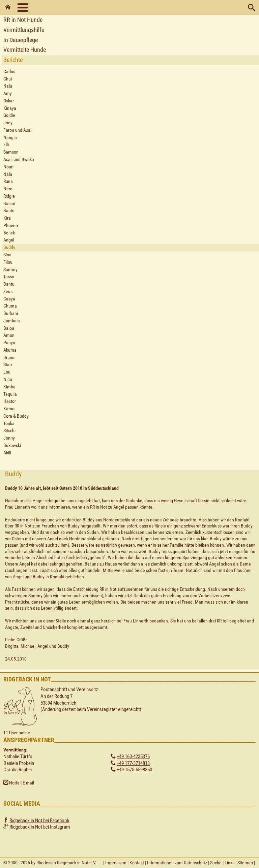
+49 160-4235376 (133, 756)
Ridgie (9, 196)
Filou (7, 262)
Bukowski (12, 445)
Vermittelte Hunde (24, 49)
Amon (9, 335)
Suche (216, 862)
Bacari (9, 203)
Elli (6, 145)
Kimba (9, 387)
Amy (7, 93)
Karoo (9, 409)
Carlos (9, 71)
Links (229, 862)
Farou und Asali (17, 130)
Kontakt (137, 862)
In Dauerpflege (20, 39)
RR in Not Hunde (22, 19)
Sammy (10, 269)
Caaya (9, 299)
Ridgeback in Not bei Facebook (39, 820)
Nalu (7, 86)
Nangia (10, 137)
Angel (8, 240)
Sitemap (245, 862)
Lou (6, 372)
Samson (11, 152)
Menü (22, 7)
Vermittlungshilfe (23, 29)
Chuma (10, 306)
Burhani (10, 313)
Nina (7, 379)
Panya (9, 343)
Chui (7, 79)
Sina (7, 255)
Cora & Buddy (16, 416)
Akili (7, 453)
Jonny (9, 438)
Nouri (8, 167)
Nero (7, 189)
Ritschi (9, 430)
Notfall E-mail (21, 783)
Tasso (8, 277)
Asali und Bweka (18, 159)
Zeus (7, 291)
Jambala (11, 321)
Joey (7, 123)
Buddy (9, 247)
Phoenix (11, 225)
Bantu (9, 211)
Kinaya (9, 108)
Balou (8, 328)
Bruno (9, 357)
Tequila (10, 394)
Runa (8, 181)
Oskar (8, 101)
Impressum (115, 862)
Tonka (9, 423)
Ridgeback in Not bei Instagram (39, 827)
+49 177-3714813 (133, 763)
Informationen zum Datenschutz (177, 862)
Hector (9, 401)
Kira (7, 218)
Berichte (13, 59)
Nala (7, 174)
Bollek (9, 233)
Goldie (9, 115)
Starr (7, 364)
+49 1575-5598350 (134, 770)
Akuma (10, 350)
